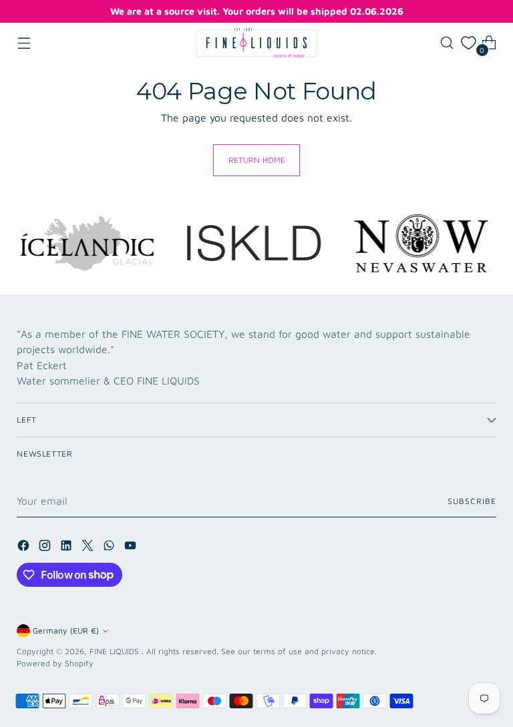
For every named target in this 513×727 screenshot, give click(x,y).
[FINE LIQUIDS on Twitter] (89, 547)
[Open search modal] (447, 43)
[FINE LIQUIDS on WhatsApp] (110, 547)
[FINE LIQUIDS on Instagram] (46, 547)
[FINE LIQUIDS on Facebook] (25, 547)
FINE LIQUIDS (116, 651)
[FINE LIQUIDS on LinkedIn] (67, 547)
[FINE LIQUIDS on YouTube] (132, 547)
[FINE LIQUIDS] (256, 42)
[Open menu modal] (23, 43)
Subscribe (472, 501)
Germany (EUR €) (66, 631)
